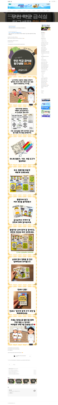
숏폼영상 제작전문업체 (12, 26)
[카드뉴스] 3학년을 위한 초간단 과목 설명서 (14, 371)
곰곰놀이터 (9, 10)
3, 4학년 (42, 57)
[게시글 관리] (11, 364)
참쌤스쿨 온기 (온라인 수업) (44, 86)
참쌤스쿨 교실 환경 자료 (44, 41)
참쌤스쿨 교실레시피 (11, 368)
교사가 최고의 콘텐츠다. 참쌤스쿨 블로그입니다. (14, 391)
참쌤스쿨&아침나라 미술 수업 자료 (45, 51)
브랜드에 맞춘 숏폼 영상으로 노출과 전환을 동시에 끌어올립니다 (17, 27)
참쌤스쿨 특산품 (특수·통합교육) (45, 85)
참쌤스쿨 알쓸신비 (43, 46)
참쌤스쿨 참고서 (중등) (43, 82)
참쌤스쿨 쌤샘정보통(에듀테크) (44, 66)
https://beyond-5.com (11, 25)
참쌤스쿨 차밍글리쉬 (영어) (44, 81)
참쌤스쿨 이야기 (43, 33)
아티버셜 (24, 10)
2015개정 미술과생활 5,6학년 (45, 69)
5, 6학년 (42, 58)
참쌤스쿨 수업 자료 (44, 39)
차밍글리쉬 (38, 10)
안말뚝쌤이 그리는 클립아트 (45, 77)
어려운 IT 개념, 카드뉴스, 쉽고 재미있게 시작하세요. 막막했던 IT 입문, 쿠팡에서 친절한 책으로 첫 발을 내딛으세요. (22, 34)
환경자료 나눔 (43, 72)
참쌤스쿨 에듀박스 (43, 71)
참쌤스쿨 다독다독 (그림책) (44, 62)
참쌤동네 (42, 87)
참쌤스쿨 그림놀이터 (43, 47)
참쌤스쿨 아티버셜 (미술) (44, 68)
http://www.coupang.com (12, 31)
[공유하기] (10, 364)
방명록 (48, 10)
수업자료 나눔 (43, 73)
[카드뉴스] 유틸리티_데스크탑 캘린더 (13, 370)
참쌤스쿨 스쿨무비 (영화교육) (44, 67)
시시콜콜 (42, 76)
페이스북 (42, 96)
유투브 (45, 96)
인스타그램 (43, 96)
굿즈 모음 (43, 74)
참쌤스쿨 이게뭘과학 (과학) (44, 78)
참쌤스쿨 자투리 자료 (44, 40)
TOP (49, 403)
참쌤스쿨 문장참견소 (43, 50)
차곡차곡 (34, 10)
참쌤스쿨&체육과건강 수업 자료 (45, 56)
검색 (47, 1)
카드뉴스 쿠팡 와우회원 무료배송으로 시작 (15, 32)
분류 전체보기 (43, 32)
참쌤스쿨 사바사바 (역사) (44, 63)
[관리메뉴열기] (56, 1)
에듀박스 (29, 10)
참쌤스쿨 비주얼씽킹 (43, 59)
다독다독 (14, 10)
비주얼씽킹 (19, 10)
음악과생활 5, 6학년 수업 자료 (44, 42)
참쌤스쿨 (10, 1)
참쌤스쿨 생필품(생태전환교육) (44, 64)
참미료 (43, 10)
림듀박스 (42, 75)
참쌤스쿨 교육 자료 (43, 38)
